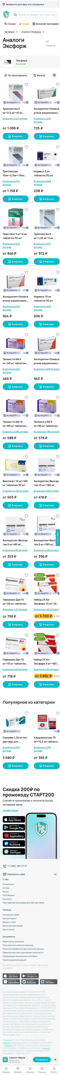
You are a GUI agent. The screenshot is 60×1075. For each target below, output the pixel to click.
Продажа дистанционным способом (20, 956)
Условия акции (10, 810)
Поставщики (8, 895)
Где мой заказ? (9, 918)
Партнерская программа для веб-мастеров (23, 902)
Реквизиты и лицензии (13, 941)
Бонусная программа (47, 23)
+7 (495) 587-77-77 (17, 865)
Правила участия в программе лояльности (23, 952)
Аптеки (6, 888)
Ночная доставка (11, 914)
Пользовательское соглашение (18, 945)
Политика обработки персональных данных (23, 949)
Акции (25, 23)
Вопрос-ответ (9, 922)
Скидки (12, 23)
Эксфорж (22, 60)
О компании (8, 884)
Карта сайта (8, 929)
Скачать (7, 1043)
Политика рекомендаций (14, 960)
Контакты (7, 899)
